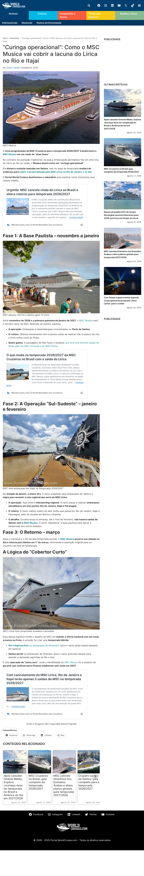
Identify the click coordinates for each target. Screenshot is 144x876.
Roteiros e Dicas (128, 13)
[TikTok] (132, 5)
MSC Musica (9, 154)
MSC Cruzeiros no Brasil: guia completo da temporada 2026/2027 (38, 782)
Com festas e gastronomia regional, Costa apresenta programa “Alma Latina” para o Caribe (121, 300)
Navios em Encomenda (49, 22)
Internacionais (9, 22)
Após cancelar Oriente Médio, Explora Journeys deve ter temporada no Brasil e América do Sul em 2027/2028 (13, 787)
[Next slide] (95, 776)
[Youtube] (119, 5)
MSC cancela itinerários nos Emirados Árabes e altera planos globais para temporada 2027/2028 (63, 785)
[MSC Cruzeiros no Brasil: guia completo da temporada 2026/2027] (122, 152)
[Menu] (139, 5)
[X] (126, 5)
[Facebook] (99, 5)
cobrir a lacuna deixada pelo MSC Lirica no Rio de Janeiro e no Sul (55, 171)
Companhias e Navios (67, 15)
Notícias (13, 13)
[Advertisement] (122, 61)
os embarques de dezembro (33, 645)
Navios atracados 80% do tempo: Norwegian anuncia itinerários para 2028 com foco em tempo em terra (121, 215)
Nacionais (27, 22)
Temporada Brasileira (94, 15)
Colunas (42, 13)
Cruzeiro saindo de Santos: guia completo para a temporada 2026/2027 (88, 782)
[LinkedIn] (112, 5)
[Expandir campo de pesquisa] (89, 5)
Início (5, 38)
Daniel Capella (13, 67)
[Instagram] (105, 5)
